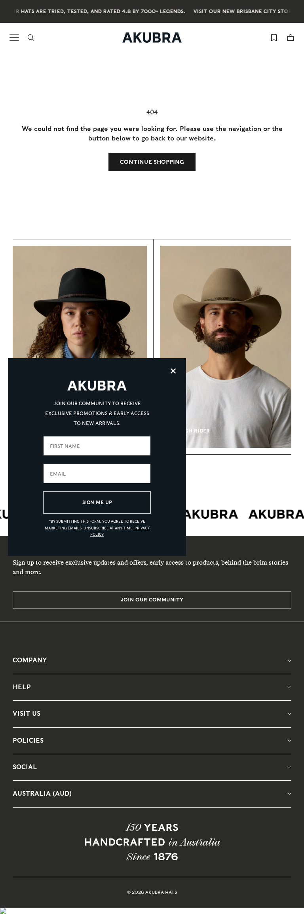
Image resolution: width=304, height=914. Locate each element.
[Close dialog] (173, 371)
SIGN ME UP (97, 502)
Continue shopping (152, 162)
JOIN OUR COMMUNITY (152, 600)
